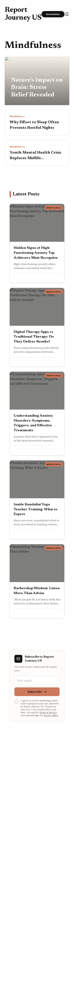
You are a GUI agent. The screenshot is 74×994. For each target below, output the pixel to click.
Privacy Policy (51, 715)
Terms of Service (48, 712)
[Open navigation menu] (67, 14)
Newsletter (53, 14)
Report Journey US (23, 14)
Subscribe (34, 692)
